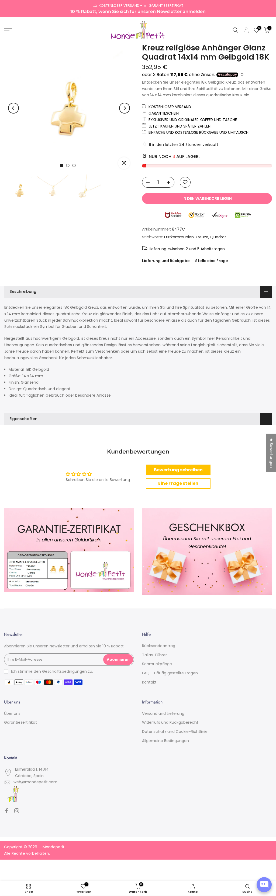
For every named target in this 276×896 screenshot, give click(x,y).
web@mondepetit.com (35, 782)
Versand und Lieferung (163, 713)
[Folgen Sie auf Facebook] (6, 811)
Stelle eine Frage (211, 260)
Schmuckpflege (157, 664)
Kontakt (149, 682)
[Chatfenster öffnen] (264, 884)
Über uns (12, 713)
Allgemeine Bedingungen (165, 740)
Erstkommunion (179, 237)
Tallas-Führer (154, 655)
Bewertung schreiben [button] (178, 470)
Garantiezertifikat (20, 722)
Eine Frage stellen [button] (178, 483)
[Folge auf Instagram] (16, 811)
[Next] (124, 108)
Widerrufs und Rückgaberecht (170, 722)
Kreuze (202, 237)
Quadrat (218, 237)
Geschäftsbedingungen (64, 671)
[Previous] (13, 108)
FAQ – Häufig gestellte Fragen (170, 673)
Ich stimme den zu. (52, 671)
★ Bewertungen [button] (271, 453)
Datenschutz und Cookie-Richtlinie (175, 731)
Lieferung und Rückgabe (166, 260)
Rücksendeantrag (158, 645)
